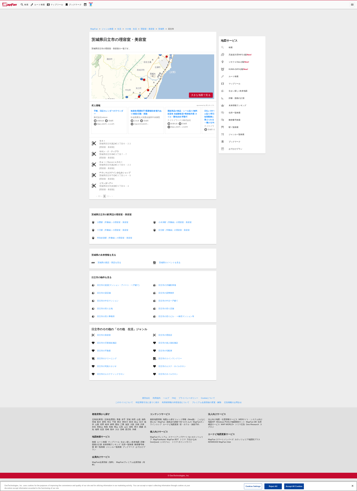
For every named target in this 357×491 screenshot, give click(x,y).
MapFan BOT (173, 439)
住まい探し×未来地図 (130, 442)
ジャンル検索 (107, 29)
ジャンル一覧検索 (114, 447)
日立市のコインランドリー (170, 358)
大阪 (132, 424)
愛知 (117, 424)
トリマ (183, 439)
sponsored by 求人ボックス (205, 105)
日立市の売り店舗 (166, 308)
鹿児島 (128, 429)
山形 (139, 419)
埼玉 (109, 422)
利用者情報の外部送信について (175, 402)
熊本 (112, 429)
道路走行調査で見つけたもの (179, 422)
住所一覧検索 (127, 444)
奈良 (94, 427)
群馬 (104, 422)
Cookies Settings (253, 486)
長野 (102, 424)
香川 (136, 427)
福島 (144, 419)
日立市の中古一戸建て (168, 300)
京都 (137, 424)
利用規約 (157, 398)
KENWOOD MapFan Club (219, 442)
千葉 (114, 422)
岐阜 (107, 424)
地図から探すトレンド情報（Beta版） (179, 419)
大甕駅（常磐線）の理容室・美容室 (112, 222)
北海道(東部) (97, 419)
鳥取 (106, 427)
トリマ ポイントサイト (182, 442)
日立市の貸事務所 (166, 293)
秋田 (134, 419)
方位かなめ (192, 439)
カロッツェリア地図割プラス (247, 439)
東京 (119, 422)
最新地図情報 (156, 419)
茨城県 (161, 29)
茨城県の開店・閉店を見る (109, 262)
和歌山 (100, 427)
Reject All (273, 486)
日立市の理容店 (165, 335)
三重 (122, 424)
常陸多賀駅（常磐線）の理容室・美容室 (114, 238)
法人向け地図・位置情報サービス (222, 419)
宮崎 (122, 429)
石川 (141, 422)
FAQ (174, 398)
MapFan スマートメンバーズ (221, 439)
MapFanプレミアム (158, 437)
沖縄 (134, 429)
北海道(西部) (109, 419)
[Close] (352, 486)
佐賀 (102, 429)
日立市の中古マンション (108, 300)
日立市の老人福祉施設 (168, 343)
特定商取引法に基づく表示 (147, 402)
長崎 (107, 429)
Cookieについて (208, 398)
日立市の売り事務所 (106, 316)
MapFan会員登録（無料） (103, 462)
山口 (126, 427)
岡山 (116, 427)
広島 (121, 427)
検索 (94, 442)
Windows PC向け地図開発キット (230, 422)
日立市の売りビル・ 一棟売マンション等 (176, 316)
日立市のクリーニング (107, 358)
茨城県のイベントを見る (169, 262)
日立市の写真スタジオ (107, 366)
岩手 (124, 419)
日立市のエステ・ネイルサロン (172, 366)
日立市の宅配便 (165, 350)
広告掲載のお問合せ (233, 402)
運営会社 (146, 398)
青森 (118, 419)
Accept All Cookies (294, 486)
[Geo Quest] (91, 4)
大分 (117, 429)
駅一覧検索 (100, 447)
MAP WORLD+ (227, 424)
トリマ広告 (240, 424)
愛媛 (141, 427)
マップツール (114, 442)
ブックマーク (128, 447)
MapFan (94, 29)
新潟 (131, 422)
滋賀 (127, 424)
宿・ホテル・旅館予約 (189, 424)
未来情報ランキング (111, 444)
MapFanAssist (159, 439)
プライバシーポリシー (188, 398)
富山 (136, 422)
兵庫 (142, 424)
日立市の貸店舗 (104, 293)
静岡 (112, 424)
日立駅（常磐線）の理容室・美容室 (174, 230)
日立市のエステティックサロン (110, 374)
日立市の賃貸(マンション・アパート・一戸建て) (118, 285)
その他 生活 (131, 29)
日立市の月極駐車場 (167, 285)
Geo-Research (252, 424)
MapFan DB (251, 422)
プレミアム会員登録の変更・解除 (206, 402)
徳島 (131, 427)
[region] (152, 76)
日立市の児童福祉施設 (107, 343)
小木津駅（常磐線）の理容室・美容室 (175, 222)
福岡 (97, 429)
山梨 (97, 424)
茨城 (94, 422)
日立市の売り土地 (105, 308)
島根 (111, 427)
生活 (119, 29)
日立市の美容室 (104, 335)
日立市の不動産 (104, 350)
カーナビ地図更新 (170, 424)
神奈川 (125, 422)
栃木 (99, 422)
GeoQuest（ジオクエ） (160, 442)
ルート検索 (102, 442)
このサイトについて (124, 402)
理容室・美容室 (147, 29)
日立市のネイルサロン (168, 374)
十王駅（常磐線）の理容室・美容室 (112, 230)
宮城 (129, 419)
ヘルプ (166, 398)
